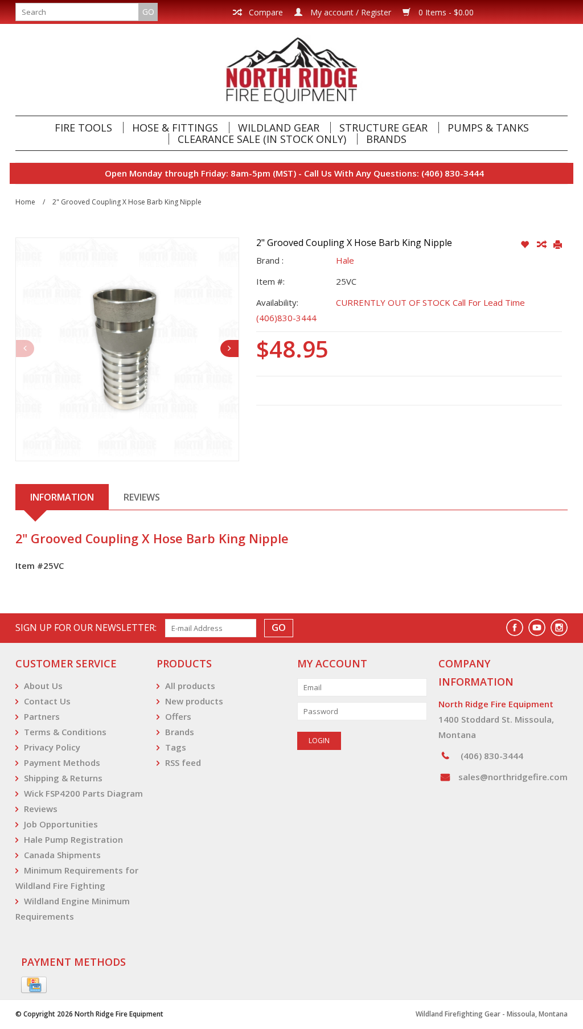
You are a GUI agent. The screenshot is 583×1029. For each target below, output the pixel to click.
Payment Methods (62, 762)
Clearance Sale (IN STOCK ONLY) (262, 139)
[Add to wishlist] (525, 245)
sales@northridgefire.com (513, 776)
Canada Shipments (62, 854)
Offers (178, 716)
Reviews (41, 808)
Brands (386, 139)
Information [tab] (62, 497)
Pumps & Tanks (488, 127)
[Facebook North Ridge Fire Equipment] (514, 627)
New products (194, 701)
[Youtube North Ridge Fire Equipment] (536, 627)
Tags (175, 747)
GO (148, 11)
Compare (265, 12)
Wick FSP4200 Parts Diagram (83, 793)
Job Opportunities (61, 824)
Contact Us (47, 701)
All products (190, 685)
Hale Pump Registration (73, 839)
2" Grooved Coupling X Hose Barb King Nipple (127, 202)
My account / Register (349, 12)
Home (25, 202)
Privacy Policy (52, 747)
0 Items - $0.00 (445, 12)
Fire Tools (83, 127)
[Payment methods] (34, 985)
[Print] (557, 245)
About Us (43, 685)
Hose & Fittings (175, 127)
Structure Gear (383, 127)
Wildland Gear (278, 127)
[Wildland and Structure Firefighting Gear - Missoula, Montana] (291, 69)
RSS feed (183, 762)
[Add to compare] (542, 245)
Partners (42, 716)
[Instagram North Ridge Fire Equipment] (559, 627)
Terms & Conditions (65, 731)
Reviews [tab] (142, 497)
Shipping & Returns (63, 778)
